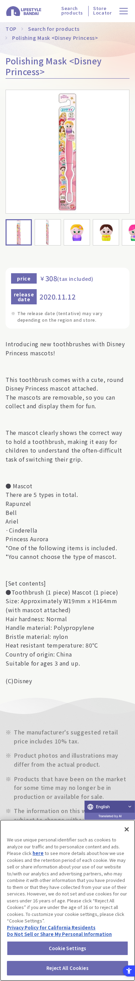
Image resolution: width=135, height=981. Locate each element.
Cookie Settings (68, 948)
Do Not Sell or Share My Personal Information (59, 934)
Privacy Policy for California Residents (51, 927)
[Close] (126, 829)
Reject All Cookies (67, 968)
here (38, 853)
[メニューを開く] (124, 11)
